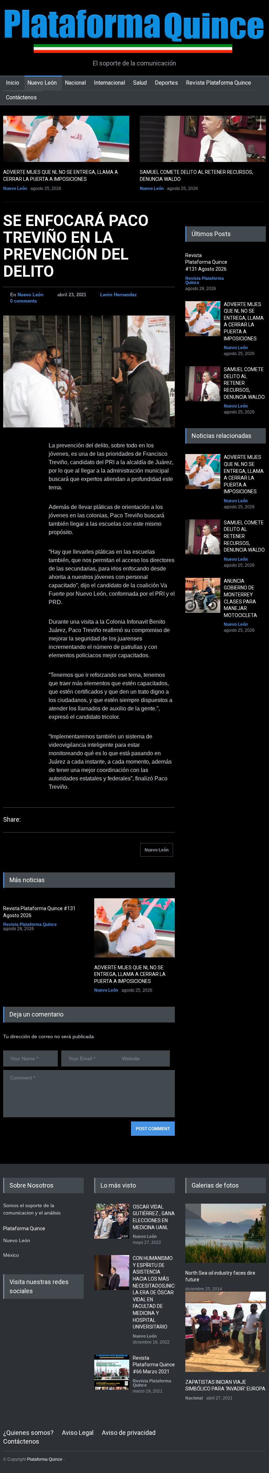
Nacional (75, 82)
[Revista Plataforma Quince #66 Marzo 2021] (111, 1372)
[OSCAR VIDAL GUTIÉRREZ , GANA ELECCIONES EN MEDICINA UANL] (111, 1221)
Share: (12, 819)
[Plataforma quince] (134, 42)
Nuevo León (42, 82)
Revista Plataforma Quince (218, 82)
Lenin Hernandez (118, 294)
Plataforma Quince (44, 1459)
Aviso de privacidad (129, 1432)
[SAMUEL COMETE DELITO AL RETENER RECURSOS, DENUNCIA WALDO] (203, 139)
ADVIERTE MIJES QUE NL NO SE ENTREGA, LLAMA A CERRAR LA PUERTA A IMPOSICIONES (130, 974)
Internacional (109, 82)
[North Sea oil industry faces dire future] (225, 1233)
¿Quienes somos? (28, 1432)
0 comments (23, 301)
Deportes (166, 82)
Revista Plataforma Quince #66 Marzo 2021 (154, 1364)
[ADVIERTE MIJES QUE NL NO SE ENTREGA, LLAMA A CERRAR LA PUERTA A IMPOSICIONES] (66, 139)
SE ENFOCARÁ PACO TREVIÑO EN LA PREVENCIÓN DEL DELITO (76, 246)
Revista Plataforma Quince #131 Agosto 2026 (206, 262)
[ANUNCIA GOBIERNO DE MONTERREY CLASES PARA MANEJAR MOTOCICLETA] (202, 595)
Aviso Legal (78, 1432)
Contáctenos (21, 97)
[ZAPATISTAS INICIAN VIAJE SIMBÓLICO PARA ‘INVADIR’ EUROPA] (225, 1331)
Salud (140, 82)
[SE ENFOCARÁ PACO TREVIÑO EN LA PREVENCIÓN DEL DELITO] (89, 371)
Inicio (12, 82)
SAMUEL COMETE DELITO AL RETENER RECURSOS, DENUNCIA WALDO (244, 383)
